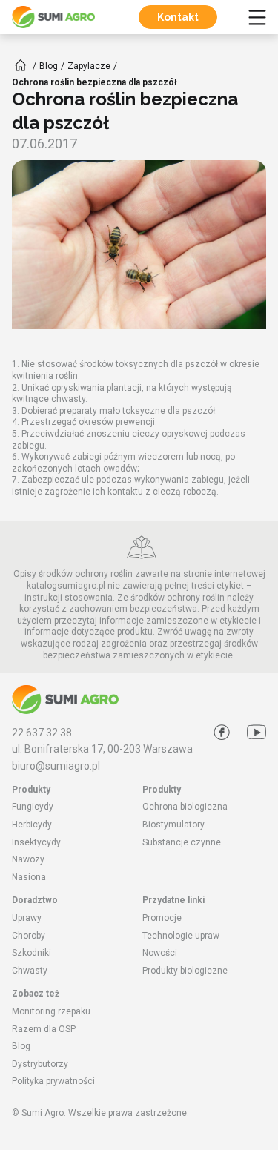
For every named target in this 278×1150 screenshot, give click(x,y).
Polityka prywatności (53, 1081)
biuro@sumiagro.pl (56, 766)
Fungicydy (32, 807)
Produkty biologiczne (185, 970)
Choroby (28, 936)
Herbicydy (32, 824)
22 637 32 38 (42, 732)
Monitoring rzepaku (51, 1011)
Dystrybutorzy (40, 1064)
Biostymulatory (173, 824)
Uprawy (27, 918)
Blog (21, 1046)
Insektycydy (36, 842)
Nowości (159, 953)
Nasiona (29, 877)
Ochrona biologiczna (185, 807)
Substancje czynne (181, 842)
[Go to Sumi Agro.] (21, 65)
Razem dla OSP (44, 1029)
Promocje (162, 918)
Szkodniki (31, 953)
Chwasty (29, 970)
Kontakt (178, 17)
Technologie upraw (180, 936)
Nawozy (28, 859)
